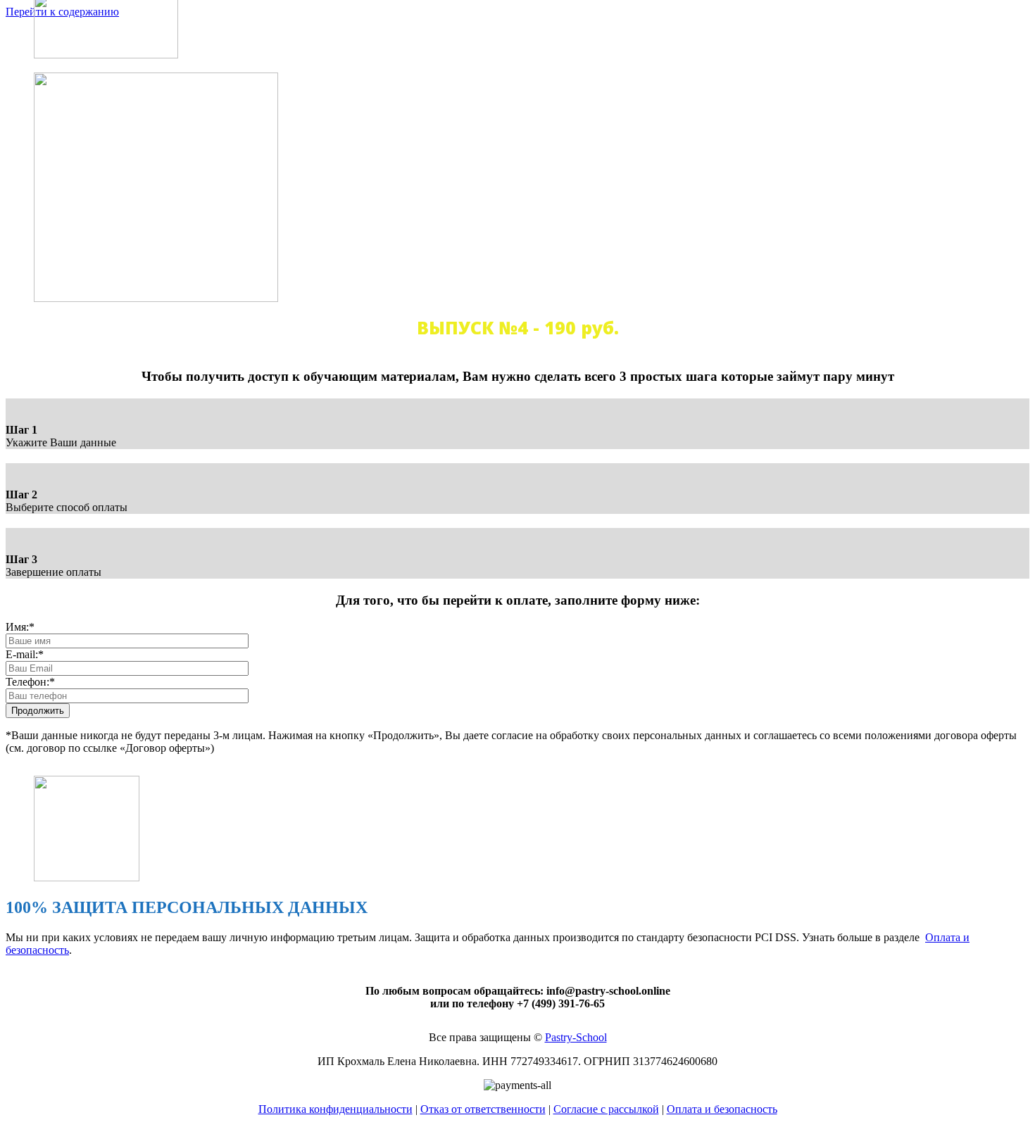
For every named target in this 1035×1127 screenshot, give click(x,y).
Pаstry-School (576, 1037)
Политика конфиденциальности (335, 1109)
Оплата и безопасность (722, 1109)
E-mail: (25, 654)
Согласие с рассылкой (606, 1109)
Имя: (20, 627)
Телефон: (30, 682)
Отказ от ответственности (483, 1109)
